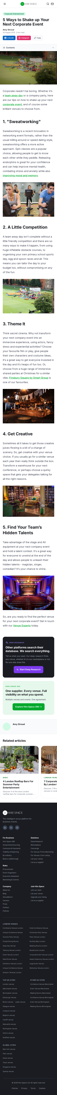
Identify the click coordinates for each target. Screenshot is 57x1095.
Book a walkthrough (10, 859)
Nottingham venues (10, 1029)
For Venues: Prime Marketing (42, 852)
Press (5, 904)
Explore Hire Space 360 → (28, 706)
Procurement (8, 869)
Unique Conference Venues (13, 932)
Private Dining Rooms (11, 941)
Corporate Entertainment (14, 14)
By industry (7, 855)
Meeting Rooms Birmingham (40, 1006)
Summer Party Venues (11, 937)
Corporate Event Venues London (41, 955)
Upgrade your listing (38, 897)
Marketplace (36, 845)
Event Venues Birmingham (39, 1002)
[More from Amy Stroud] (7, 727)
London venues (8, 984)
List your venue (37, 859)
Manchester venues (10, 989)
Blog (4, 893)
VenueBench (8, 897)
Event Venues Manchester (39, 989)
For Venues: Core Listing (40, 855)
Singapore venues (9, 1067)
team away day (14, 95)
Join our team (36, 890)
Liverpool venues (9, 1011)
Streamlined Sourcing (11, 845)
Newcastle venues (9, 1024)
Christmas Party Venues (38, 932)
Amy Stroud (8, 29)
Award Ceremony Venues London (42, 959)
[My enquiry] (52, 4)
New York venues (9, 1049)
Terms (33, 1088)
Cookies (42, 1088)
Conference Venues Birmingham (42, 997)
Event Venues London (11, 955)
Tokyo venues (8, 1062)
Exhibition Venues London (12, 964)
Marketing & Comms (11, 880)
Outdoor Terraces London (12, 972)
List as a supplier (37, 862)
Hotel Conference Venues (39, 928)
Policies (6, 911)
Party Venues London (37, 937)
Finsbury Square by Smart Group (28, 377)
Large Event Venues (37, 964)
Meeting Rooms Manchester (40, 993)
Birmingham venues (10, 993)
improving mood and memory (20, 175)
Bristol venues (8, 1002)
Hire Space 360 (9, 841)
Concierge (35, 848)
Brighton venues (9, 1015)
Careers (6, 900)
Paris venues (7, 1054)
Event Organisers (9, 873)
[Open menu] (5, 4)
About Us (6, 890)
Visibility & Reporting (11, 852)
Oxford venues (8, 1033)
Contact (6, 907)
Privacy (24, 1088)
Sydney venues (8, 1071)
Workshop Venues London (39, 968)
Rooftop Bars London (37, 941)
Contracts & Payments (11, 848)
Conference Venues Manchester (41, 984)
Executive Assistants (11, 876)
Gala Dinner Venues (10, 959)
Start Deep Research (30, 669)
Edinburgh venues (9, 997)
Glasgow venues (9, 1006)
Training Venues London (12, 950)
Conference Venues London (13, 928)
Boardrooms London (37, 950)
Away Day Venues (9, 946)
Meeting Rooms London (38, 946)
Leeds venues (20, 1002)
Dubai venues (8, 1058)
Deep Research (37, 841)
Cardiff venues (8, 1020)
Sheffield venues (9, 1037)
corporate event (12, 104)
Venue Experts (22, 625)
